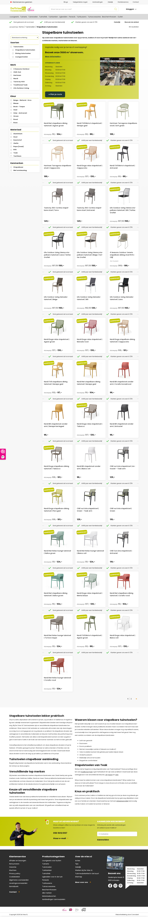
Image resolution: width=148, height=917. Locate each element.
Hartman (17, 75)
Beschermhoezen (109, 17)
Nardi (15, 78)
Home (21, 27)
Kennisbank (13, 886)
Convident (135, 915)
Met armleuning (20, 170)
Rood (15, 119)
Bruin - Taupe (19, 106)
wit (106, 775)
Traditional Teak (20, 85)
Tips (76, 864)
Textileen (17, 156)
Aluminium (17, 134)
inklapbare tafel (122, 801)
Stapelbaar (18, 167)
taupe (110, 775)
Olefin (15, 143)
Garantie (12, 867)
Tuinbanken (53, 17)
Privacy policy (14, 873)
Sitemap (78, 877)
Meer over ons (81, 882)
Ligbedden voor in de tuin (52, 877)
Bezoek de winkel (132, 22)
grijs (116, 775)
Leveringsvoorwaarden (18, 883)
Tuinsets (23, 17)
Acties (77, 860)
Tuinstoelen (33, 17)
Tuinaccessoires (94, 17)
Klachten (12, 870)
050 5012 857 (60, 833)
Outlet (120, 17)
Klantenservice (123, 2)
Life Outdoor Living (21, 88)
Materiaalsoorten (49, 896)
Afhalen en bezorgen (17, 860)
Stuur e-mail (59, 838)
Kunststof (17, 140)
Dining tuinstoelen (23, 53)
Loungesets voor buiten (51, 860)
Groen (15, 116)
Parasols (72, 17)
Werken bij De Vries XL (84, 870)
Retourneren (14, 864)
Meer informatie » (53, 56)
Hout (15, 137)
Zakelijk (110, 2)
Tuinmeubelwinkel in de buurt (87, 873)
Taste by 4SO (19, 82)
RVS (15, 149)
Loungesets (14, 17)
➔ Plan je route (55, 94)
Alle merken (47, 893)
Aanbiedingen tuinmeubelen (53, 899)
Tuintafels (43, 17)
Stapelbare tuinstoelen (25, 50)
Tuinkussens (81, 17)
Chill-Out (17, 72)
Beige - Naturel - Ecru (22, 100)
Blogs (66, 2)
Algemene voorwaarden (19, 880)
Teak (15, 153)
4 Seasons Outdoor (21, 69)
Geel (15, 110)
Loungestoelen (21, 57)
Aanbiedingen (97, 2)
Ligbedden (63, 17)
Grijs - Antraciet (20, 113)
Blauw (15, 103)
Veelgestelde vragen (80, 2)
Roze (15, 122)
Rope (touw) (18, 146)
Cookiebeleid (14, 877)
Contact (136, 2)
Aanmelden (103, 840)
